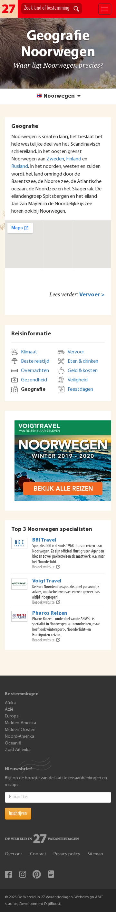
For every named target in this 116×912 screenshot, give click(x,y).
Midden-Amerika (20, 723)
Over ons (14, 854)
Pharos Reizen (49, 613)
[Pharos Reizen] (19, 616)
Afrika (10, 703)
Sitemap (95, 854)
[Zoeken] (76, 9)
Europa (12, 716)
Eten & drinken (83, 361)
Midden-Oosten (20, 729)
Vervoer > (92, 295)
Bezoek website (43, 567)
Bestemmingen (22, 694)
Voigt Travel (47, 581)
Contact (38, 854)
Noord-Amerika (19, 736)
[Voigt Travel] (19, 584)
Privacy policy (66, 854)
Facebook (8, 874)
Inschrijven (18, 813)
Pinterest (37, 874)
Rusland (19, 166)
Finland (73, 159)
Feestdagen (80, 389)
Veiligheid (78, 380)
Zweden (55, 159)
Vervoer (76, 352)
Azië (9, 709)
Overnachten (35, 370)
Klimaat (29, 352)
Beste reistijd (35, 361)
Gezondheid (34, 380)
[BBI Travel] (19, 543)
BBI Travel (44, 540)
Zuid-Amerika (18, 749)
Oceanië (13, 743)
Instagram (22, 874)
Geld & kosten (83, 370)
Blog (51, 874)
